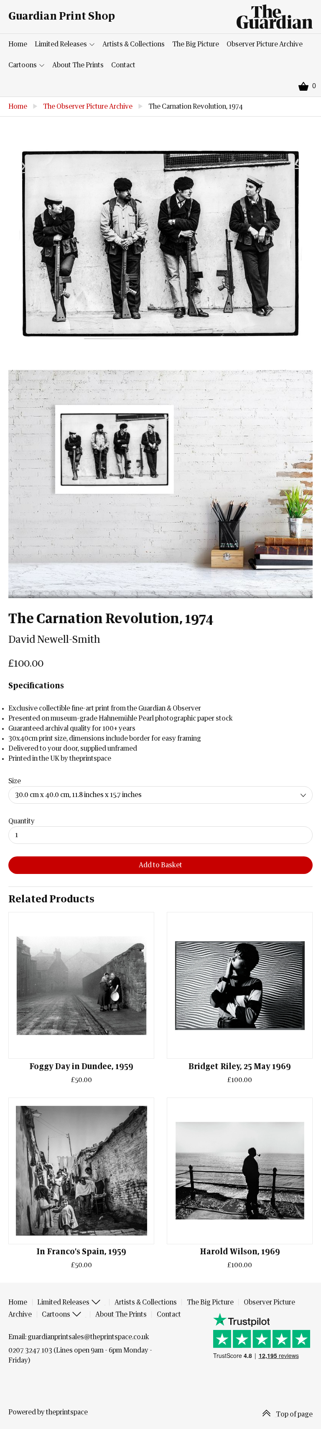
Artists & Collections (133, 44)
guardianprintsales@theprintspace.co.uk (88, 1337)
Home (17, 44)
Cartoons (23, 65)
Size (14, 781)
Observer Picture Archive (265, 44)
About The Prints (78, 65)
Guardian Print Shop (61, 16)
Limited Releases (61, 44)
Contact (123, 65)
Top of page (294, 1414)
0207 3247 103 (30, 1350)
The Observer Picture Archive (87, 106)
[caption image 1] (160, 243)
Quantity (21, 821)
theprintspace (67, 1412)
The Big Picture (195, 44)
